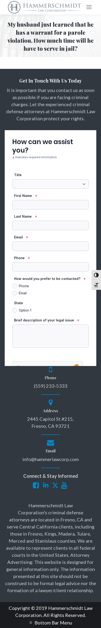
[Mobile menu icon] (89, 7)
